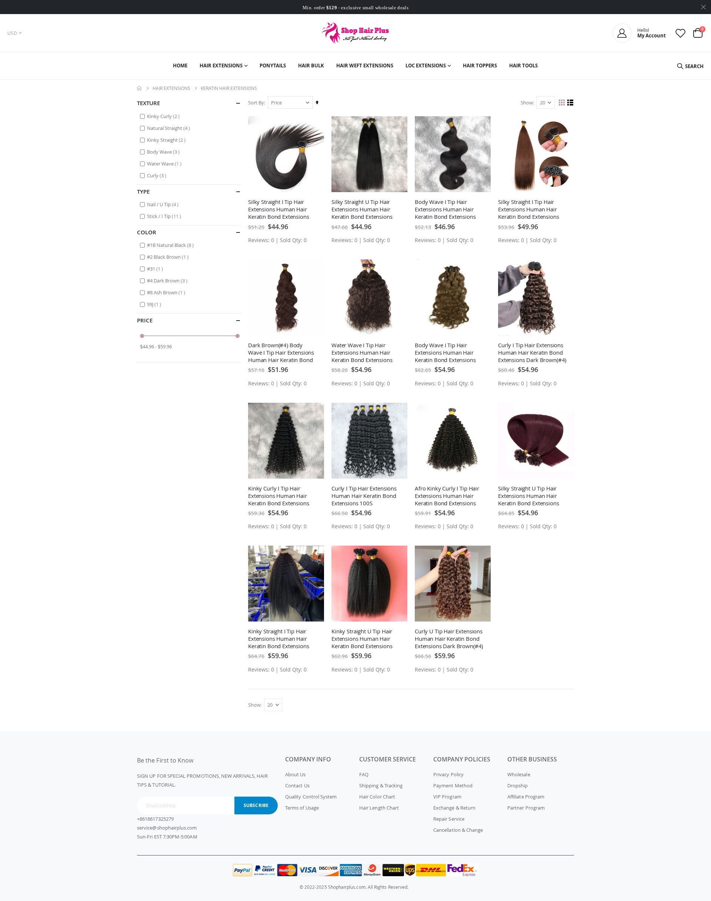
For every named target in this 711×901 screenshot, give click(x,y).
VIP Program (447, 796)
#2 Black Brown (168, 256)
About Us (295, 774)
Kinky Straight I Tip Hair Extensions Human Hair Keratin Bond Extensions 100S (278, 638)
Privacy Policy (448, 774)
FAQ (363, 774)
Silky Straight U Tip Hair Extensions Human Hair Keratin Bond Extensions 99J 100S (528, 496)
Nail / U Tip (163, 204)
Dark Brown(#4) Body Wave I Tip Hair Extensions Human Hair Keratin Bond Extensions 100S (281, 352)
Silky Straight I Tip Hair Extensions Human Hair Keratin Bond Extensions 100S (278, 209)
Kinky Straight (167, 139)
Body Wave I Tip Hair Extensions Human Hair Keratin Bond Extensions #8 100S (445, 352)
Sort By (256, 102)
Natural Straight (169, 127)
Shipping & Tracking (381, 785)
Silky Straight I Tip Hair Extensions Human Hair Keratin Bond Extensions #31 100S (528, 209)
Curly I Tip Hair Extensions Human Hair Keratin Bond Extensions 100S (364, 496)
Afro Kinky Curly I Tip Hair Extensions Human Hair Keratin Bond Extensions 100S (447, 496)
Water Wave (165, 163)
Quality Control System (311, 796)
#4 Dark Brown (168, 280)
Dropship (517, 785)
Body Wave (164, 151)
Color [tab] (146, 232)
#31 (156, 268)
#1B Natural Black (171, 244)
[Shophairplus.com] (356, 33)
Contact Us (297, 785)
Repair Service (448, 818)
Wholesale (518, 774)
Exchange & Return (454, 807)
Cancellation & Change (458, 830)
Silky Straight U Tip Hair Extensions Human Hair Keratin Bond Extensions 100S (362, 209)
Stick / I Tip (165, 216)
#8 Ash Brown (167, 292)
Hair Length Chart (379, 807)
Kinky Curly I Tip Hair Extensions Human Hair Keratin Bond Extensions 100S (278, 496)
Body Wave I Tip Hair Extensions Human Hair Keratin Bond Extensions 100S (445, 209)
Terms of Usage (302, 807)
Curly (157, 175)
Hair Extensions (171, 88)
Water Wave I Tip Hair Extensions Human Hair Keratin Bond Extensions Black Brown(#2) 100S (362, 352)
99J (155, 304)
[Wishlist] (681, 33)
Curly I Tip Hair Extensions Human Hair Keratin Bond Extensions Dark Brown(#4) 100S (532, 352)
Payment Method (453, 785)
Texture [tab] (148, 103)
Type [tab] (143, 191)
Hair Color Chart (377, 796)
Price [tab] (145, 320)
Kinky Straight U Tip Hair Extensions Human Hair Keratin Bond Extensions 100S (362, 638)
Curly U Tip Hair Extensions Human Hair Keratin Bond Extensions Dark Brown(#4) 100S (449, 638)
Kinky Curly (164, 116)
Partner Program (526, 807)
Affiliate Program (525, 796)
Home (139, 88)
